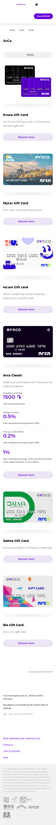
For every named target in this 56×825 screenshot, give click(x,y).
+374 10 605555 (11, 751)
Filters (30, 54)
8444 (5, 757)
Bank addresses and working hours (21, 738)
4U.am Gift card (15, 287)
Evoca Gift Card (15, 115)
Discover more (26, 137)
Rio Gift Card (13, 625)
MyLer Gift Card (15, 203)
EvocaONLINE (43, 16)
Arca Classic (12, 375)
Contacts (8, 744)
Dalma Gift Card (16, 541)
